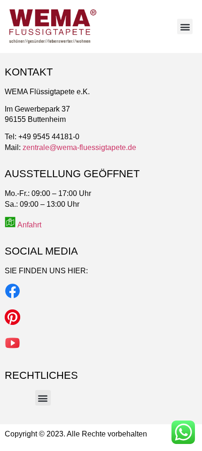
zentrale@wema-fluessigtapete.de (79, 147)
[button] (185, 26)
